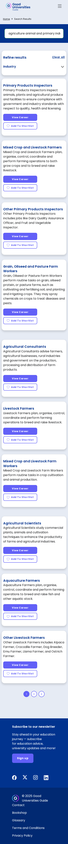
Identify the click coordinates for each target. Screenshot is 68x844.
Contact (18, 805)
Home (6, 19)
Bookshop (19, 812)
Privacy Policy (22, 835)
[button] (59, 7)
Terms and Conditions (28, 828)
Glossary (18, 820)
